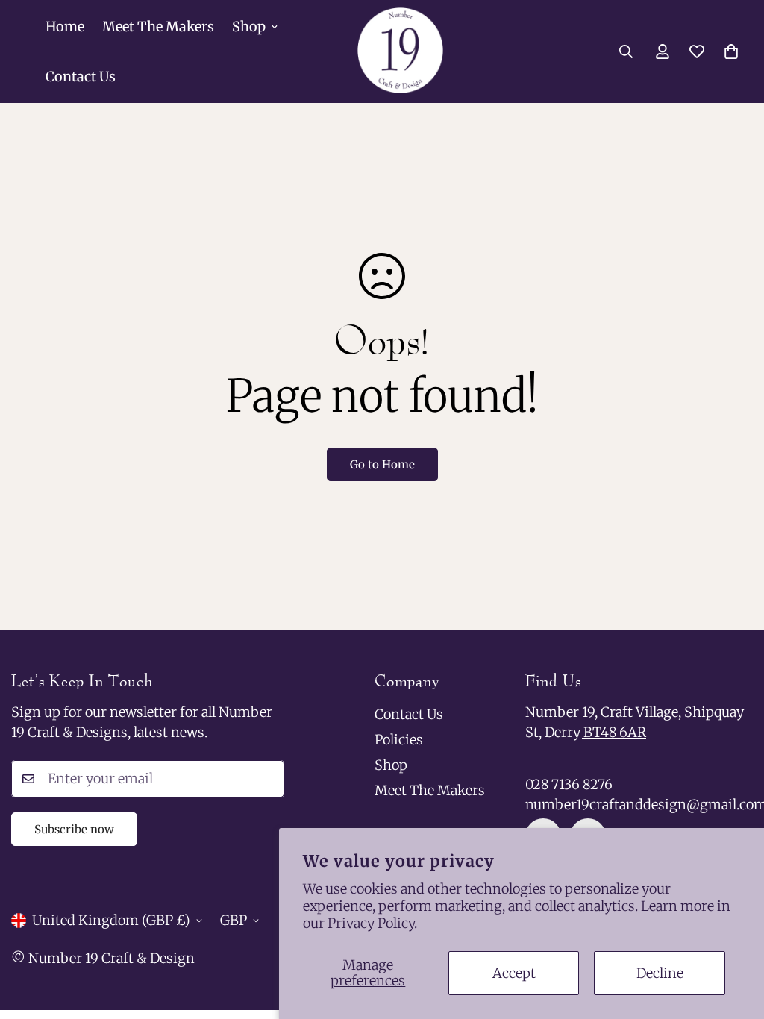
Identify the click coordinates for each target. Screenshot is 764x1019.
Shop (249, 26)
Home (65, 26)
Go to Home (382, 464)
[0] (731, 51)
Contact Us (81, 76)
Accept (514, 973)
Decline (659, 973)
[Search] (626, 51)
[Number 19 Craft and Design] (400, 51)
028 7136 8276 (569, 784)
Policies (399, 739)
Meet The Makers (158, 26)
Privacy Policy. (372, 923)
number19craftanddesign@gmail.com (639, 804)
